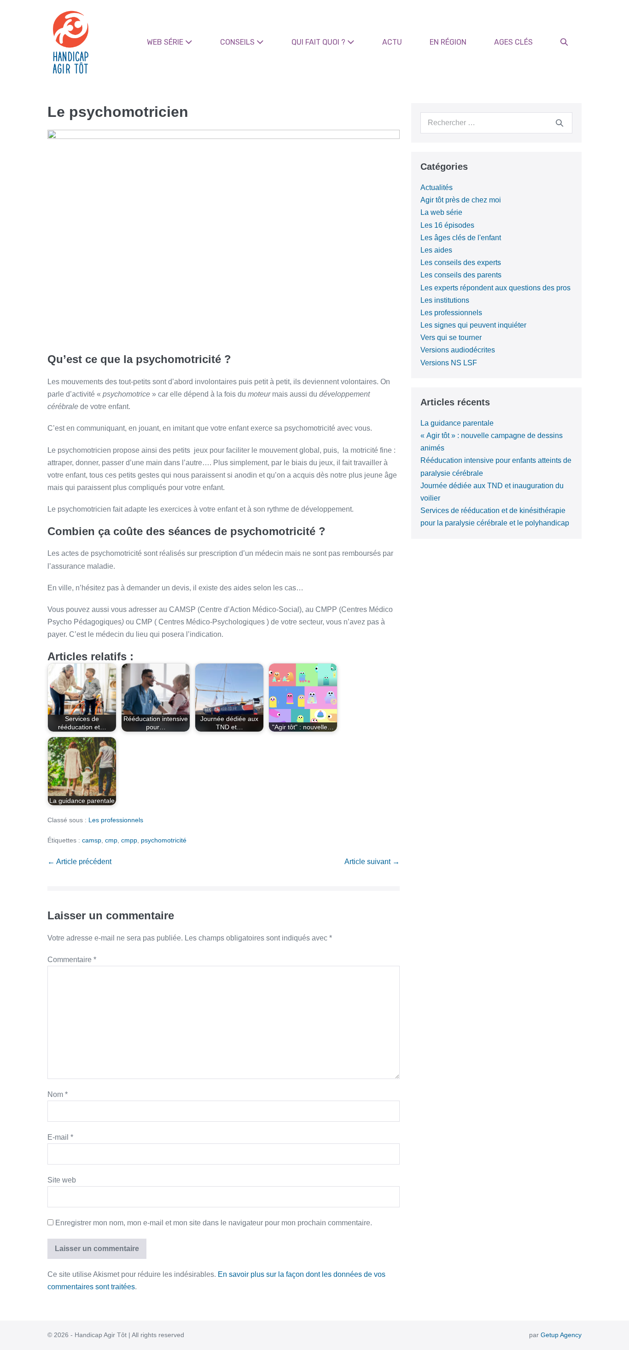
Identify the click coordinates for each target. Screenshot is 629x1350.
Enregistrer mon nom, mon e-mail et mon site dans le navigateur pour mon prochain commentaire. (213, 1223)
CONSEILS (238, 42)
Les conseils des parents (460, 275)
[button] (564, 42)
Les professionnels (115, 820)
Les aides (436, 250)
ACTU (392, 42)
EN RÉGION (448, 42)
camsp (91, 840)
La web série (441, 212)
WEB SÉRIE (166, 42)
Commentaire (71, 959)
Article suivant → (372, 861)
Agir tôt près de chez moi (460, 200)
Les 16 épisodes (447, 225)
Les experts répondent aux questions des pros (495, 288)
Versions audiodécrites (457, 350)
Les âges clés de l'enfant (460, 238)
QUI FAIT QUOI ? (319, 42)
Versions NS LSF (448, 363)
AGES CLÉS (513, 42)
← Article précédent (79, 861)
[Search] (559, 123)
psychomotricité (163, 840)
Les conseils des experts (460, 262)
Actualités (436, 187)
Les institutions (444, 300)
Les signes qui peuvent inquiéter (473, 325)
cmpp (129, 840)
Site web (61, 1180)
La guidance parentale (457, 423)
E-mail (60, 1137)
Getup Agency (561, 1334)
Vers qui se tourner (451, 337)
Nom (57, 1094)
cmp (111, 840)
